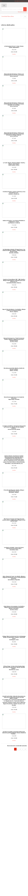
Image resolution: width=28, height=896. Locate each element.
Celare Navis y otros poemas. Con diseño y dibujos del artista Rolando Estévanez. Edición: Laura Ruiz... (14, 607)
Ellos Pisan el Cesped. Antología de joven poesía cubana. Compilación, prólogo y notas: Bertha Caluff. (14, 520)
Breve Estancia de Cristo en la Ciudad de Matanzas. (14, 397)
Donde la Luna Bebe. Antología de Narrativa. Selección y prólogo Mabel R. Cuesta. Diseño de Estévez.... (14, 733)
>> (25, 749)
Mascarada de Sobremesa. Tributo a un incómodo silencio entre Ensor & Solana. (14, 74)
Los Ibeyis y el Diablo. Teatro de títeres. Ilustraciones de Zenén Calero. (14, 548)
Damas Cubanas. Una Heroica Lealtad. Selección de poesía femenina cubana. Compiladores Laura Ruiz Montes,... (14, 457)
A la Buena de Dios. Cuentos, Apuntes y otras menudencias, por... (14, 192)
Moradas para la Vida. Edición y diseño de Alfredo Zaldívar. (14, 368)
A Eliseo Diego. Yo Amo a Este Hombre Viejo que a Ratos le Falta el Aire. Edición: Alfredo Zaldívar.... (14, 667)
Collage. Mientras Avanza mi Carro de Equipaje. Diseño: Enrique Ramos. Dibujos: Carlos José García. (14, 637)
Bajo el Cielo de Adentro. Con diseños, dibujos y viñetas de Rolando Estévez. (14, 310)
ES (0, 1)
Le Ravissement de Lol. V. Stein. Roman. (14, 46)
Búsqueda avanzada (22, 12)
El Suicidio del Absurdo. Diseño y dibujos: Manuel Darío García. (14, 490)
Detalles (14, 54)
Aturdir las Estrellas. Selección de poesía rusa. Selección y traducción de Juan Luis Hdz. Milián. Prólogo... (14, 697)
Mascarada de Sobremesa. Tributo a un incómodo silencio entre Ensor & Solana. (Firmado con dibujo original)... (14, 134)
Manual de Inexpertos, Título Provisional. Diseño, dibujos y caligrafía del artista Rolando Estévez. (14, 339)
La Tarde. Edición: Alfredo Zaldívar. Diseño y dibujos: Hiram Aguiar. (14, 163)
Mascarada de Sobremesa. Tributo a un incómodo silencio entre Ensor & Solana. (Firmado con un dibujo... (14, 104)
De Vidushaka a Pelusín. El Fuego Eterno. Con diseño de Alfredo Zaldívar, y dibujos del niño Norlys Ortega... (14, 250)
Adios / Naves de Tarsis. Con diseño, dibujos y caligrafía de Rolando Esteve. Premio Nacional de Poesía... (14, 577)
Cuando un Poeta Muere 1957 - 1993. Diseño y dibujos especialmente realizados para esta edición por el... (14, 280)
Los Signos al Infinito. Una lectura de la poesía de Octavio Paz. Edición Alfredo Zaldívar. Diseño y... (14, 427)
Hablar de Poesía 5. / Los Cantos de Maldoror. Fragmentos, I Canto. (14, 221)
